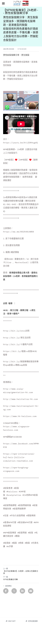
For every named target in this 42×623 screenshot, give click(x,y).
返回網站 (8, 586)
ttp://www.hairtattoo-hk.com (21, 399)
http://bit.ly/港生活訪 (15, 337)
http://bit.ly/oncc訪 (15, 330)
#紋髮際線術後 (24, 505)
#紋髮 (30, 532)
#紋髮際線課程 (9, 505)
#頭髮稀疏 (31, 515)
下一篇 (5, 577)
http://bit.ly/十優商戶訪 (16, 344)
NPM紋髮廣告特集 (10, 579)
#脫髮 (27, 543)
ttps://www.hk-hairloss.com (20, 416)
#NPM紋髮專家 (9, 532)
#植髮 (14, 543)
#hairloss (11, 491)
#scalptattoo (13, 495)
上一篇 (5, 568)
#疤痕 (20, 543)
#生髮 (5, 515)
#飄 (16, 536)
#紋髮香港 (7, 488)
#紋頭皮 (6, 543)
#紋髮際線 (22, 532)
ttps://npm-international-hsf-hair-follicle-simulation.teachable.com (19, 457)
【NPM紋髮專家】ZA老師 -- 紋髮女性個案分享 (20, 572)
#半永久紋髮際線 (17, 515)
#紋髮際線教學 (19, 508)
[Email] (30, 591)
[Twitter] (14, 591)
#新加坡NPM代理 (24, 522)
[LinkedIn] (22, 591)
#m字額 (9, 546)
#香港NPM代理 (9, 522)
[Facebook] (6, 591)
